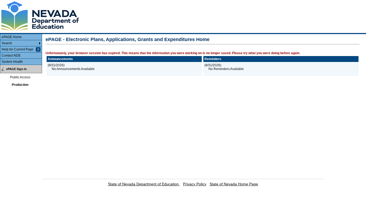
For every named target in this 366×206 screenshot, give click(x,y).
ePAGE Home (12, 37)
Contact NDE (11, 55)
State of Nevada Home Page (234, 184)
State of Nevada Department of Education (144, 184)
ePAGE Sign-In (16, 69)
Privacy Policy (194, 184)
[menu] (21, 49)
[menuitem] (21, 37)
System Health (12, 62)
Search (7, 43)
